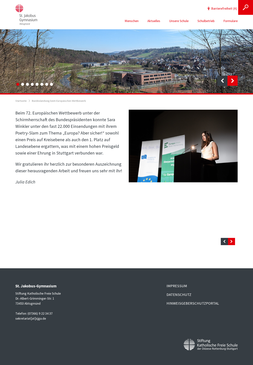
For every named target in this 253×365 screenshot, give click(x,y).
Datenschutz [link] (179, 294)
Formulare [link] (230, 21)
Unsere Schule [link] (179, 21)
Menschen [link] (132, 21)
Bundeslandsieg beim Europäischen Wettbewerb (59, 100)
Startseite (21, 100)
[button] (222, 8)
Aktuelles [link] (153, 21)
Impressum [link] (177, 285)
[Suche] (246, 7)
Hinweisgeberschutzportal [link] (193, 303)
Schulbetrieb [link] (205, 21)
